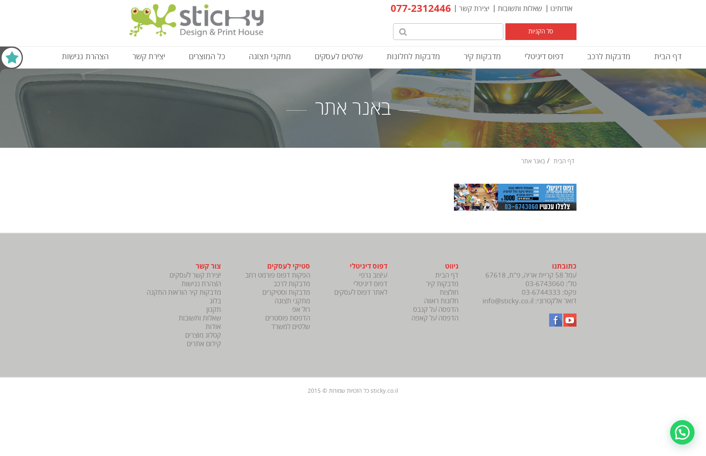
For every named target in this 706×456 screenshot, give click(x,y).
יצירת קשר (474, 8)
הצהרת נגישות (85, 56)
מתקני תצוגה (270, 56)
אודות (213, 327)
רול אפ (301, 309)
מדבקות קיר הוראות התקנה (184, 292)
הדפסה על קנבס (435, 309)
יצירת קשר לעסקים (195, 275)
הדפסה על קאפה (434, 318)
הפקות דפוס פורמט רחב (277, 275)
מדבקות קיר (482, 56)
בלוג (215, 301)
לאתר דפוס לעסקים (360, 292)
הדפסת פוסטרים (287, 318)
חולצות (449, 292)
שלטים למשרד (290, 327)
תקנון (213, 309)
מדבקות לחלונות (413, 56)
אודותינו (561, 8)
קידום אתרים (204, 344)
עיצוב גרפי (373, 275)
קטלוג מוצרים (203, 335)
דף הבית (667, 56)
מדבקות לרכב (608, 56)
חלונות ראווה (441, 301)
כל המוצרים (207, 56)
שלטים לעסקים (339, 56)
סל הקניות (540, 31)
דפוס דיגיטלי (544, 56)
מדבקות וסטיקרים (286, 292)
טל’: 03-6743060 (550, 284)
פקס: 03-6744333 (549, 292)
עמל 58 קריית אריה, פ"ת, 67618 (530, 275)
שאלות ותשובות (520, 8)
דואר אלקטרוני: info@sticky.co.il (529, 301)
